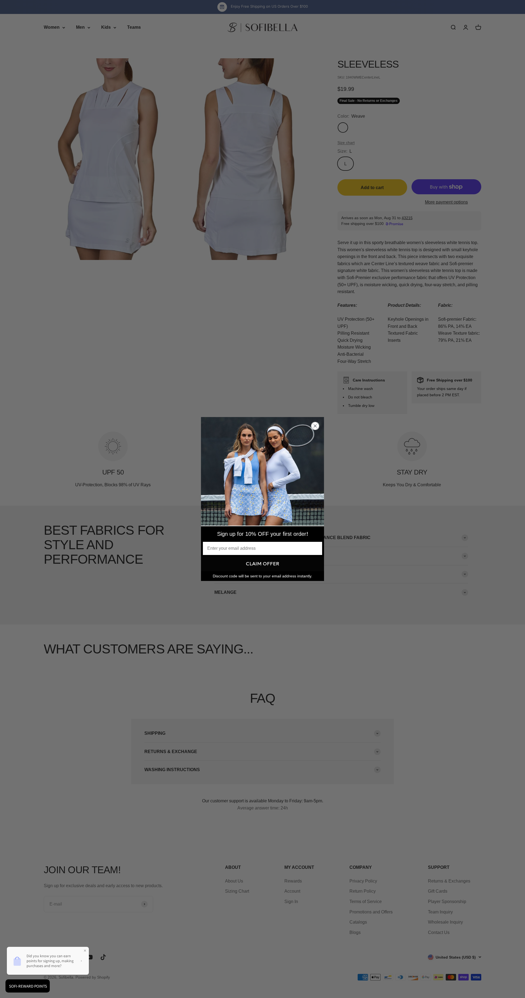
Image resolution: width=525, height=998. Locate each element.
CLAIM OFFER (262, 563)
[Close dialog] (315, 426)
